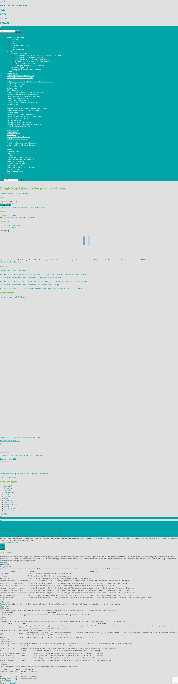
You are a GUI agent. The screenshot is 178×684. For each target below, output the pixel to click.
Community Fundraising (15, 161)
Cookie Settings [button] (5, 542)
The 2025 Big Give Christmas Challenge (21, 157)
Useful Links (11, 135)
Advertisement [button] (5, 639)
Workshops (8, 508)
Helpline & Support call (15, 86)
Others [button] (2, 663)
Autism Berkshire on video (20, 45)
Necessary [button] (3, 563)
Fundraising (8, 492)
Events (9, 72)
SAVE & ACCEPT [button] (5, 681)
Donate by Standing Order (16, 163)
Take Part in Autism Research (17, 139)
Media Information (17, 49)
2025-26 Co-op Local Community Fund (20, 159)
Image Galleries (12, 74)
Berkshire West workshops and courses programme (25, 92)
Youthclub (7, 510)
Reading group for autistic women (19, 123)
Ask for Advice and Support (16, 84)
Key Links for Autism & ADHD (17, 98)
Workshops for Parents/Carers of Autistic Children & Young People (38, 55)
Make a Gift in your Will (15, 165)
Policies (13, 47)
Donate (10, 155)
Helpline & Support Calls (19, 68)
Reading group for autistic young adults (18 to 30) (24, 125)
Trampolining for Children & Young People (22, 102)
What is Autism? (12, 131)
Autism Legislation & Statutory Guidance (21, 145)
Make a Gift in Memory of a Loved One (20, 167)
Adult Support (8, 106)
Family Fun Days (13, 104)
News (6, 175)
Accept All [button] (14, 542)
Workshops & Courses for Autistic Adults (29, 57)
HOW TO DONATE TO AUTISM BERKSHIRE (15, 526)
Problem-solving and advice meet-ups (20, 119)
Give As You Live (13, 169)
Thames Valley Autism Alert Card (18, 100)
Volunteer (10, 153)
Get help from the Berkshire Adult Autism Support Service (27, 108)
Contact (6, 178)
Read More (110, 538)
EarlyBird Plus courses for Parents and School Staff (32, 62)
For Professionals (13, 141)
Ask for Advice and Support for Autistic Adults (23, 110)
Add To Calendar (5, 205)
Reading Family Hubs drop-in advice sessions (22, 94)
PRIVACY (3, 532)
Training (7, 502)
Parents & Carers (24, 193)
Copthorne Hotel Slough (8, 215)
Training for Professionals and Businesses (29, 66)
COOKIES (3, 534)
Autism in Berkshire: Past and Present (20, 76)
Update (6, 506)
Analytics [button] (3, 617)
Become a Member (13, 151)
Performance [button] (4, 606)
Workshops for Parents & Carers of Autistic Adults (32, 59)
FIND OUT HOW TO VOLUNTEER (11, 524)
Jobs (8, 173)
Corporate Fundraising (15, 171)
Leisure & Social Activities (8, 193)
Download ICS (5, 207)
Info (5, 494)
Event (6, 490)
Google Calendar (16, 207)
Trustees (14, 43)
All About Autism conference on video (20, 78)
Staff (12, 41)
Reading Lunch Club (14, 121)
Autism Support (12, 88)
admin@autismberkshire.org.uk (11, 262)
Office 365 (32, 207)
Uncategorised (9, 504)
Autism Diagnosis (13, 133)
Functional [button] (3, 600)
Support (6, 500)
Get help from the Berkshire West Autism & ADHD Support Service (30, 82)
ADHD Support (12, 90)
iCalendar (25, 207)
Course (6, 488)
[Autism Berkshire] (89, 27)
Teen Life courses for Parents (25, 64)
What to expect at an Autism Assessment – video (24, 96)
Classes (6, 486)
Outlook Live (40, 207)
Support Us (11, 149)
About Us (14, 39)
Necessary (5, 565)
